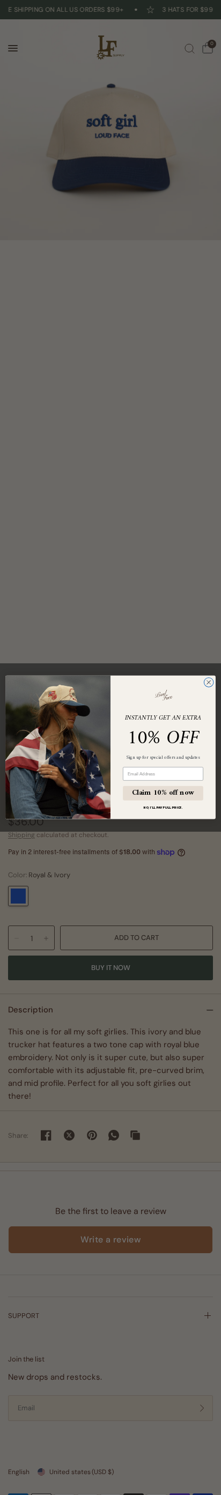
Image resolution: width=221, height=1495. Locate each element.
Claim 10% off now (163, 793)
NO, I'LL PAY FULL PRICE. (163, 807)
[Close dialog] (208, 682)
